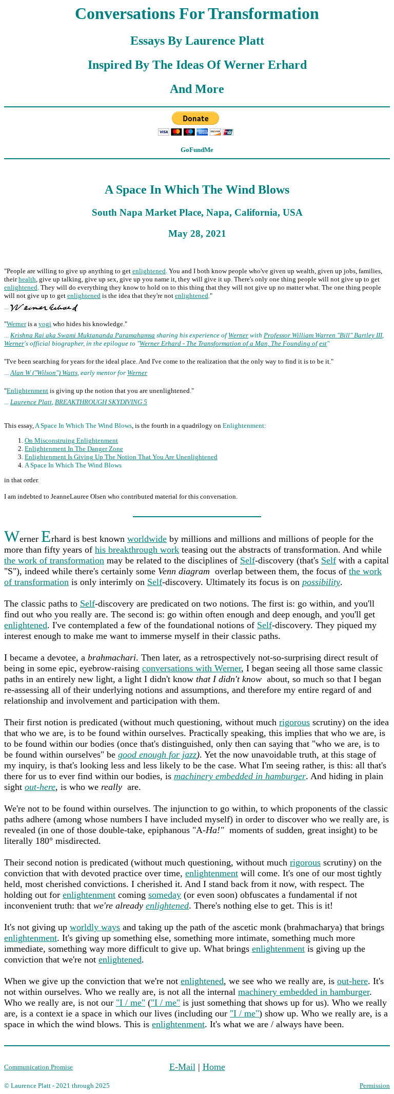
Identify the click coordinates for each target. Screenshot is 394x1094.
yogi (44, 324)
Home (214, 1067)
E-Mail (182, 1067)
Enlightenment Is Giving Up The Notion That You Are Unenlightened (121, 457)
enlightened (149, 271)
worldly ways (95, 927)
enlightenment (211, 873)
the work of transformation (54, 560)
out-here (352, 981)
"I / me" (130, 1002)
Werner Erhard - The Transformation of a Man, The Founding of (229, 343)
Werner (16, 324)
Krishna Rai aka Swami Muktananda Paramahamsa (82, 335)
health (27, 279)
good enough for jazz (157, 754)
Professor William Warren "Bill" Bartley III (323, 335)
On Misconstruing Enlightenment (71, 440)
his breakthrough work (137, 549)
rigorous (294, 722)
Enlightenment (27, 390)
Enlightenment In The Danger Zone (74, 448)
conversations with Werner (191, 668)
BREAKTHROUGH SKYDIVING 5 (101, 402)
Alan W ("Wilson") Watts (43, 372)
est (323, 343)
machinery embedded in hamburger (303, 992)
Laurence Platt (31, 402)
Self (247, 560)
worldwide (147, 539)
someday (164, 895)
